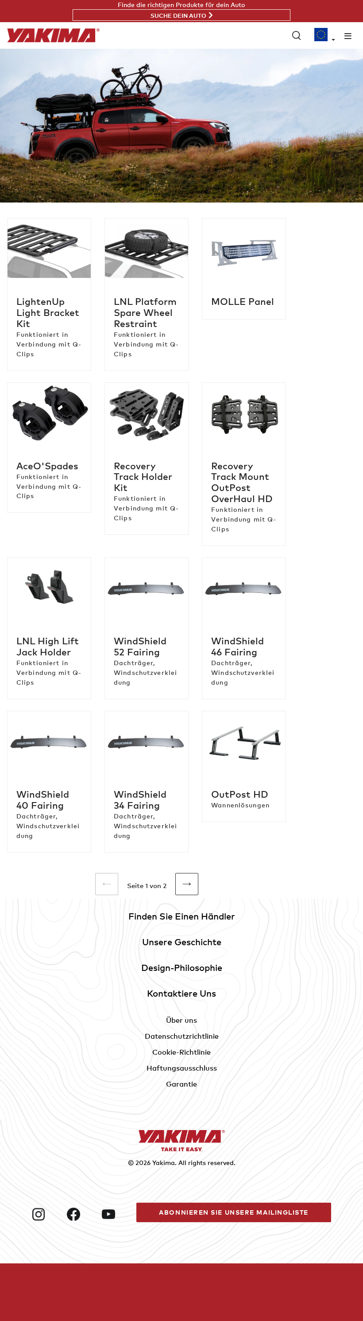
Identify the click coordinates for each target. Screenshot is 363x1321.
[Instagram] (46, 1214)
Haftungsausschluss (182, 1068)
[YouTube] (116, 1214)
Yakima (163, 1162)
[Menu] (348, 35)
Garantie (181, 1083)
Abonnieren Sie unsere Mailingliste (234, 1212)
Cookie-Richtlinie (181, 1052)
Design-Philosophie (181, 967)
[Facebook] (81, 1214)
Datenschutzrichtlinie (182, 1036)
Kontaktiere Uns (181, 993)
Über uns (181, 1020)
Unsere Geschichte (181, 941)
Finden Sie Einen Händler (181, 916)
